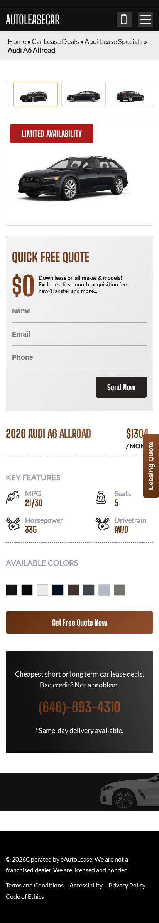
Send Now (121, 387)
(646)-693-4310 (124, 19)
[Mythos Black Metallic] (27, 590)
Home (17, 41)
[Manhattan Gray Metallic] (88, 590)
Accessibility (86, 885)
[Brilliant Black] (11, 590)
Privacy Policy (126, 885)
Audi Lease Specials (114, 41)
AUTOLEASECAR (32, 19)
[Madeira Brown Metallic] (73, 590)
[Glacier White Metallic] (42, 590)
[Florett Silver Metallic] (104, 590)
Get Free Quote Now (79, 622)
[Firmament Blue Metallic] (57, 590)
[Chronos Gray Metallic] (119, 590)
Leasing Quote (151, 466)
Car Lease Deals (55, 41)
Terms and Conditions (35, 885)
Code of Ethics (25, 896)
